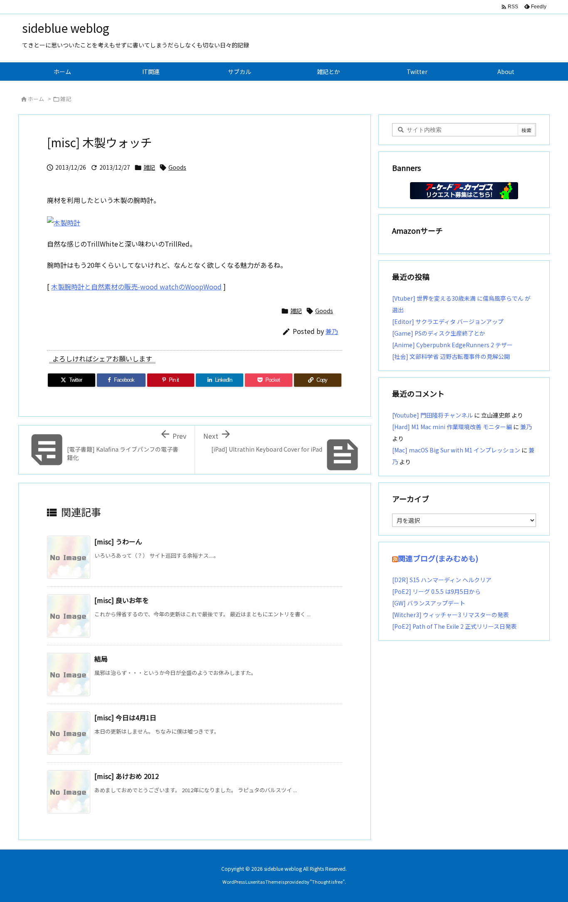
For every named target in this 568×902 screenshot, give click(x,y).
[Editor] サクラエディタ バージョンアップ (448, 321)
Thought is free (327, 881)
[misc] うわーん (118, 541)
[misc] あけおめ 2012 (126, 776)
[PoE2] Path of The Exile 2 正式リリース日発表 (454, 626)
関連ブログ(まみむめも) (438, 558)
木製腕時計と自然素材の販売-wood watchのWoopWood (136, 287)
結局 (101, 659)
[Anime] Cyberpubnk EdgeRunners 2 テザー (452, 345)
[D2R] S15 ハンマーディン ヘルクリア (441, 580)
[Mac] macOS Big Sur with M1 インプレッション (456, 450)
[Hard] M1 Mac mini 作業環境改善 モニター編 (452, 427)
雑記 (65, 99)
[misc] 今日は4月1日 (125, 717)
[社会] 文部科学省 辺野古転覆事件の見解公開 (451, 356)
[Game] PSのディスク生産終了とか (438, 333)
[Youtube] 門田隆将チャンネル (432, 415)
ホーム (36, 99)
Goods (177, 167)
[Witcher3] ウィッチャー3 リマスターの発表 (450, 614)
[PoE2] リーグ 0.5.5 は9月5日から (436, 591)
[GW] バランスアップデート (428, 603)
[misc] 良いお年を (121, 600)
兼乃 (332, 331)
